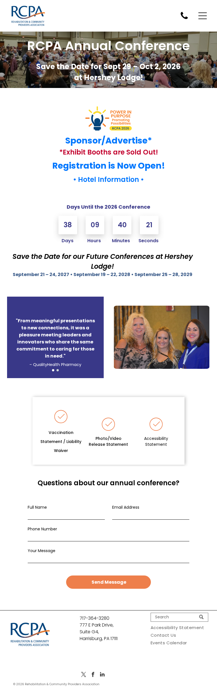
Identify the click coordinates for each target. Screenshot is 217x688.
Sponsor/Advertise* (108, 140)
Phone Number (42, 529)
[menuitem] (179, 627)
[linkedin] (102, 675)
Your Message (41, 551)
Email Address (125, 507)
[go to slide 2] (58, 370)
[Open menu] (202, 16)
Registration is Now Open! (108, 166)
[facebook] (93, 675)
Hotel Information (108, 179)
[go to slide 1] (53, 370)
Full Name (37, 507)
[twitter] (84, 675)
